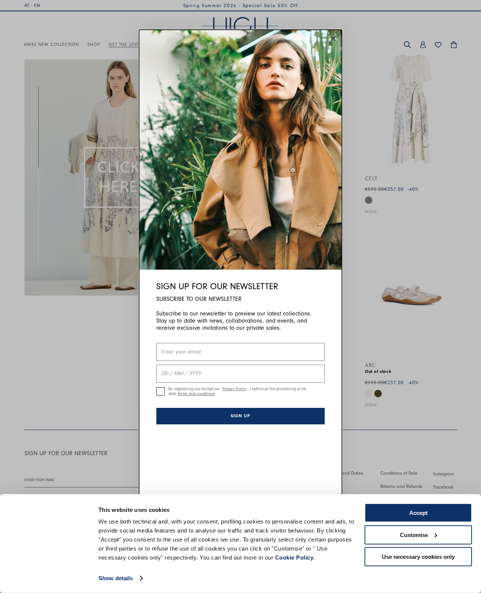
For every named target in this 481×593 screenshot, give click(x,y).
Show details (115, 578)
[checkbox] (160, 391)
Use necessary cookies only (418, 557)
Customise (414, 534)
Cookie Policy (294, 557)
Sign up (240, 415)
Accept (418, 513)
